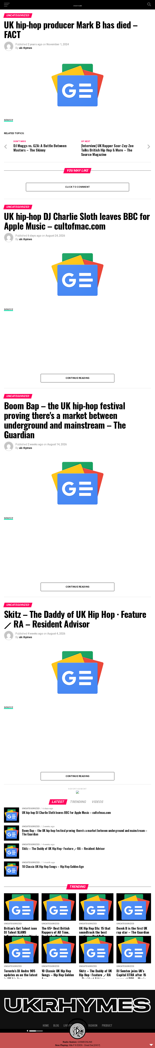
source (8, 119)
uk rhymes (25, 47)
